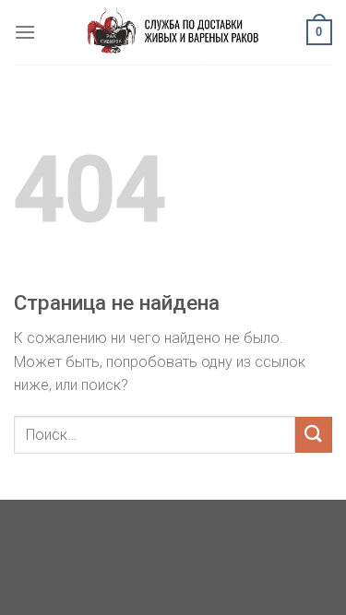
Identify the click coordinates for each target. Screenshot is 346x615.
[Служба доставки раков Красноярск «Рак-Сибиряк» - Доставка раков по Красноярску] (173, 32)
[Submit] (313, 435)
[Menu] (25, 31)
